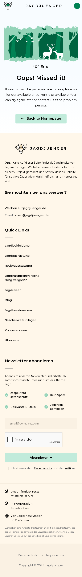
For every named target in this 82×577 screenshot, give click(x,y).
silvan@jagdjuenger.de (31, 215)
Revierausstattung (18, 265)
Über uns (12, 340)
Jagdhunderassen (18, 310)
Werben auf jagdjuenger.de (25, 208)
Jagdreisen (13, 290)
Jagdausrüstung (17, 255)
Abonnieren (39, 457)
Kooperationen (16, 330)
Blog (8, 300)
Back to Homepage (43, 118)
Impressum (55, 555)
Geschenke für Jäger (20, 320)
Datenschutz (43, 468)
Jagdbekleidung (17, 245)
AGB (68, 468)
